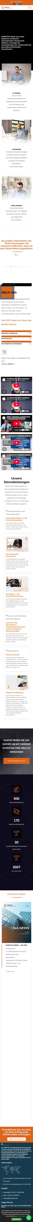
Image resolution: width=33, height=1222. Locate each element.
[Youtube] (12, 4)
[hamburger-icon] (30, 7)
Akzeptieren (16, 1219)
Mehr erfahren (22, 1216)
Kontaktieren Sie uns (16, 761)
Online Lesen (10, 971)
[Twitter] (16, 4)
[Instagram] (14, 4)
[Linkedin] (18, 4)
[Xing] (20, 4)
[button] (1, 259)
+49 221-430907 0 (7, 364)
